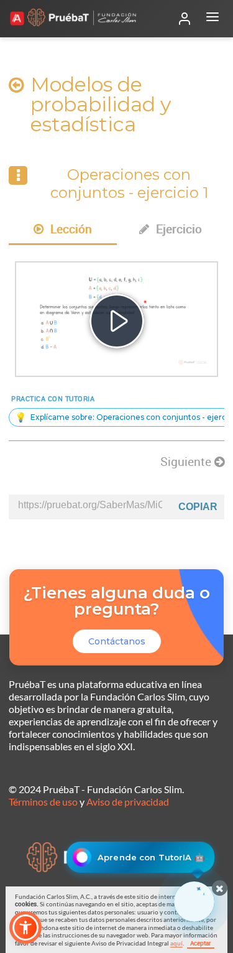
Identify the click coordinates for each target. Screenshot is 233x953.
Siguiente (187, 461)
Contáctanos (116, 641)
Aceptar (200, 943)
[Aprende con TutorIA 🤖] (194, 901)
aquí (176, 943)
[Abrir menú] (212, 19)
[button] (25, 927)
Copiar (197, 506)
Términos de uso (43, 801)
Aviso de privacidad (127, 801)
